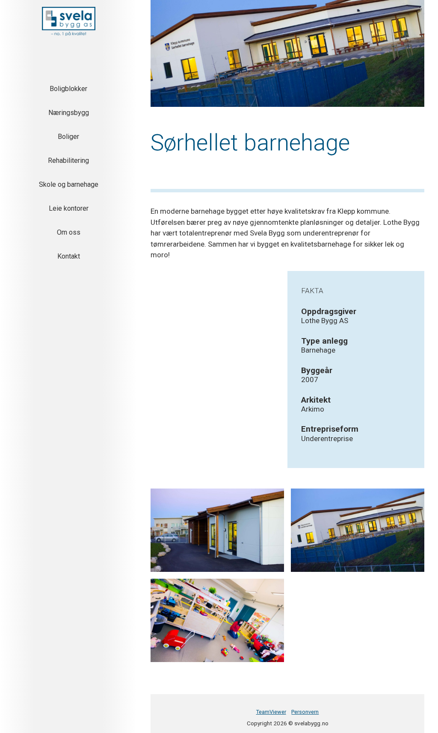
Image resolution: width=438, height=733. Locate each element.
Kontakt (68, 256)
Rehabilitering (68, 160)
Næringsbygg (68, 113)
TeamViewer (271, 712)
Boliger (68, 136)
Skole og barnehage (68, 184)
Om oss (68, 232)
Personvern (305, 712)
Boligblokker (68, 89)
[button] (68, 21)
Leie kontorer (69, 208)
